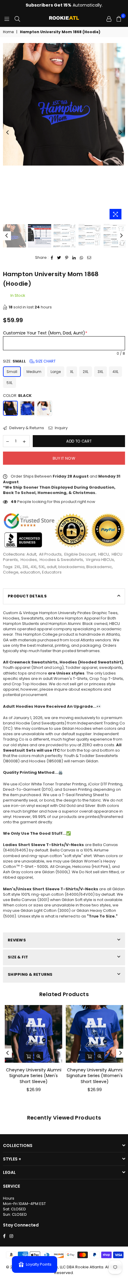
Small (12, 371)
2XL (85, 371)
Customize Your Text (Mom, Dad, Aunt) (45, 333)
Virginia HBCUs (100, 559)
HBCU (103, 554)
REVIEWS (17, 940)
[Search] (17, 18)
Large (56, 371)
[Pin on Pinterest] (66, 257)
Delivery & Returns (26, 428)
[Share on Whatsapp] (81, 257)
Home (8, 32)
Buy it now (64, 458)
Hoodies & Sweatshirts (61, 559)
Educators (52, 572)
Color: (17, 395)
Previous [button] (7, 132)
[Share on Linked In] (74, 257)
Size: (29, 361)
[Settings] (109, 18)
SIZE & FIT (18, 957)
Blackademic (99, 567)
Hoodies (29, 559)
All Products (50, 554)
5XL (10, 382)
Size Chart (45, 361)
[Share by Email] (89, 257)
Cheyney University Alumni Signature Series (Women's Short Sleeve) (94, 1076)
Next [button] (120, 132)
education (30, 572)
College (10, 572)
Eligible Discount (80, 554)
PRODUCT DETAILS (27, 596)
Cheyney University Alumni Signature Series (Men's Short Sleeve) (33, 1076)
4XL (115, 371)
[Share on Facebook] (52, 257)
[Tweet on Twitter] (59, 257)
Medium (33, 371)
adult (52, 567)
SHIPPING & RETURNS (30, 974)
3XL (100, 371)
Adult (31, 554)
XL (72, 371)
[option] (64, 104)
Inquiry (61, 428)
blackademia (71, 567)
